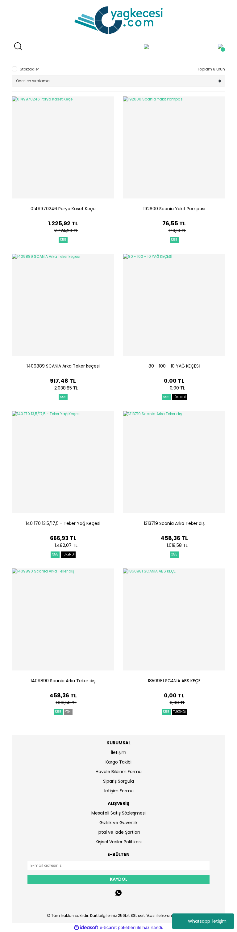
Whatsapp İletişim (207, 921)
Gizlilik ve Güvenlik (118, 822)
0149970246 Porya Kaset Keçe (63, 209)
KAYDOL (118, 879)
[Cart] (220, 46)
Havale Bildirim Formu (119, 771)
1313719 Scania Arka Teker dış (174, 523)
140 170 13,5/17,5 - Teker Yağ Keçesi (63, 523)
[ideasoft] (86, 927)
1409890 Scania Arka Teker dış (63, 681)
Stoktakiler (29, 69)
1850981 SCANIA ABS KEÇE (174, 681)
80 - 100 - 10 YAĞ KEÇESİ (174, 366)
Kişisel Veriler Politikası (119, 842)
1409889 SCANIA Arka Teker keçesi (63, 366)
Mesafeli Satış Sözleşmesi (118, 813)
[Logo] (118, 20)
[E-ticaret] (118, 927)
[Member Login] (146, 46)
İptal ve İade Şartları (119, 832)
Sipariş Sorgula (118, 781)
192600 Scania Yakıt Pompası (174, 209)
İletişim (118, 752)
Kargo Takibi (118, 762)
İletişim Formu (118, 791)
